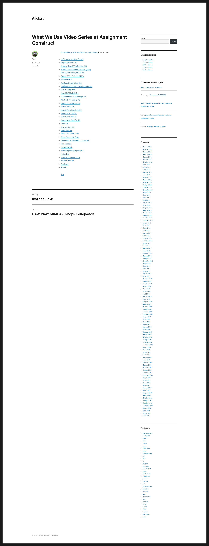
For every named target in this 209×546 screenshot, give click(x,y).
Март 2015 (146, 175)
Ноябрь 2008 (147, 339)
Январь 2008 (147, 365)
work (144, 517)
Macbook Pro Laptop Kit (70, 99)
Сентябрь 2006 (148, 405)
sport (144, 494)
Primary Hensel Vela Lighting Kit (74, 66)
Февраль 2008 (147, 362)
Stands (63, 167)
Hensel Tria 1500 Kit (69, 113)
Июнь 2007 (146, 383)
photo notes (146, 474)
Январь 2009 (147, 334)
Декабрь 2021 (147, 149)
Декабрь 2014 (147, 182)
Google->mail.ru (148, 60)
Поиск (143, 38)
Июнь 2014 (146, 197)
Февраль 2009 (147, 332)
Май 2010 (146, 294)
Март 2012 (146, 251)
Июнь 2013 (146, 228)
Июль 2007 (146, 380)
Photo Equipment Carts (70, 133)
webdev (145, 512)
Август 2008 (147, 347)
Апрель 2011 (147, 274)
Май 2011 (146, 271)
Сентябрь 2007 (148, 375)
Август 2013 (147, 223)
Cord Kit (64, 123)
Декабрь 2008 (147, 337)
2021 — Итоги (148, 62)
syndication (146, 496)
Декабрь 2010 (147, 279)
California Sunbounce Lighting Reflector (76, 86)
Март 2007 (146, 390)
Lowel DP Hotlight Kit (69, 93)
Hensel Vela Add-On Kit (70, 120)
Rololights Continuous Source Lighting (76, 69)
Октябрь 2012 (147, 241)
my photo (146, 466)
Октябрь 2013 (147, 218)
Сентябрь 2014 (148, 190)
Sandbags (64, 164)
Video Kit (65, 154)
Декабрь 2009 (147, 306)
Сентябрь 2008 (148, 345)
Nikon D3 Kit (66, 79)
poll (144, 484)
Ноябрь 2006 (147, 400)
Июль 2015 (146, 164)
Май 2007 (146, 385)
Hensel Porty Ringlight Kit (71, 110)
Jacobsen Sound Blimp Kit (71, 83)
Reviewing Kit (66, 130)
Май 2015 (146, 170)
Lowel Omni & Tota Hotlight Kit (73, 96)
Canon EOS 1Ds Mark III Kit (72, 76)
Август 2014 (147, 192)
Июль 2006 (146, 411)
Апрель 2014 (147, 202)
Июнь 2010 (146, 291)
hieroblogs (146, 448)
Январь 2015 (147, 180)
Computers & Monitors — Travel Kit (75, 140)
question (145, 489)
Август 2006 (147, 408)
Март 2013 (146, 235)
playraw (145, 481)
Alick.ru (38, 18)
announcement (147, 433)
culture (145, 438)
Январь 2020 (147, 154)
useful (145, 507)
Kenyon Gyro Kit (67, 127)
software (145, 491)
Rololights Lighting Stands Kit (72, 72)
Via (62, 174)
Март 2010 (146, 299)
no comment (147, 468)
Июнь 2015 (146, 167)
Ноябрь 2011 (147, 258)
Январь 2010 (147, 304)
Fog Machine (66, 143)
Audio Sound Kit (67, 160)
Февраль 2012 (147, 253)
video (144, 509)
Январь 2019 (147, 157)
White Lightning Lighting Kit (72, 150)
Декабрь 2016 (147, 162)
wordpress (146, 514)
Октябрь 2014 (147, 187)
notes (144, 471)
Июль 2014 (146, 195)
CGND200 (146, 436)
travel (144, 504)
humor (145, 451)
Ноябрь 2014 (147, 185)
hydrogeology (147, 453)
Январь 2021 (147, 152)
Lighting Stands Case (69, 62)
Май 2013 (146, 230)
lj (143, 461)
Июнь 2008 (146, 352)
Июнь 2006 (146, 413)
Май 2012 (146, 246)
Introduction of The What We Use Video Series (79, 52)
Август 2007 (147, 378)
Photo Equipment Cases (70, 137)
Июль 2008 (146, 350)
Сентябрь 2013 (148, 220)
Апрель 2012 (147, 248)
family (145, 443)
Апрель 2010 (147, 296)
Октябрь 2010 (147, 284)
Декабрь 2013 (147, 213)
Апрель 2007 (147, 388)
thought (145, 501)
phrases (145, 479)
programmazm (147, 486)
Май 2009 (146, 324)
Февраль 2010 (147, 301)
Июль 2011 (146, 266)
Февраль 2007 (147, 393)
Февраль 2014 (147, 208)
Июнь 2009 (146, 322)
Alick (33, 59)
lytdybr (145, 463)
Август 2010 (147, 286)
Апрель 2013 (147, 233)
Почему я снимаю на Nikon (156, 126)
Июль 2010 (146, 289)
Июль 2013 (146, 225)
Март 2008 (146, 360)
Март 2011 (146, 276)
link (144, 458)
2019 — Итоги (148, 67)
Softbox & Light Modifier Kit (72, 59)
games (145, 446)
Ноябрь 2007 (147, 370)
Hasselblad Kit (66, 147)
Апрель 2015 (147, 172)
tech (144, 499)
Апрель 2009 (147, 327)
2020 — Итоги (148, 65)
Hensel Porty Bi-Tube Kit (70, 103)
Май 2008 (146, 355)
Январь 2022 (147, 147)
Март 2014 (146, 205)
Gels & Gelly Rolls (68, 89)
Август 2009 (147, 317)
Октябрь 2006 (147, 403)
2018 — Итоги (148, 70)
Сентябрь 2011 (148, 261)
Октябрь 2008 (147, 342)
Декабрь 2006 (147, 398)
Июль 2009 (146, 319)
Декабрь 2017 (147, 159)
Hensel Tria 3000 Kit (69, 116)
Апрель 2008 (147, 357)
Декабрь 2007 (147, 367)
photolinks (35, 66)
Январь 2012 (147, 256)
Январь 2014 (147, 210)
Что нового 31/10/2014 (154, 87)
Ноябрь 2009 (147, 309)
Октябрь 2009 (147, 312)
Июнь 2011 (146, 268)
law (144, 456)
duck (144, 441)
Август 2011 (147, 263)
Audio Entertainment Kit (70, 157)
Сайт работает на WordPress (48, 535)
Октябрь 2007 (147, 372)
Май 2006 (146, 416)
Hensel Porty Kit (67, 106)
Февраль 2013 (147, 238)
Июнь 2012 (146, 243)
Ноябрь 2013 (147, 215)
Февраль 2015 (147, 177)
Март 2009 (146, 329)
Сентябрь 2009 (148, 314)
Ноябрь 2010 (147, 281)
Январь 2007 (147, 395)
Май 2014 (146, 200)
